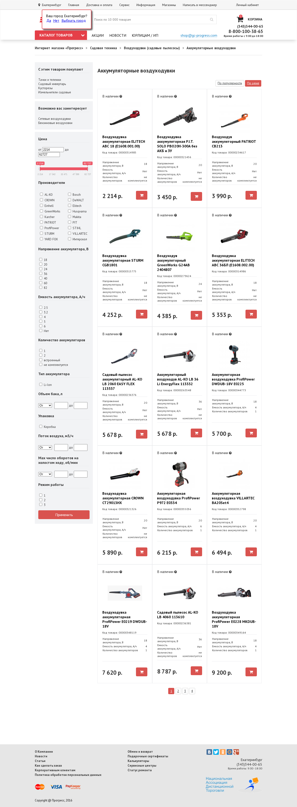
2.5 (45, 308)
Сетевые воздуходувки (54, 119)
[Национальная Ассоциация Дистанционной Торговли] (234, 791)
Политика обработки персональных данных (68, 775)
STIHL (76, 228)
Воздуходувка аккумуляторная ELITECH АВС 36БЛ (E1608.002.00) (233, 260)
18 (45, 260)
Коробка (49, 427)
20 (45, 264)
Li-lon (47, 385)
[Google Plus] (236, 752)
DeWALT (78, 200)
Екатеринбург (50, 5)
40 (45, 278)
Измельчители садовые (54, 92)
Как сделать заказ (48, 765)
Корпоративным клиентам (55, 770)
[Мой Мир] (229, 752)
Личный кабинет (247, 5)
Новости (117, 35)
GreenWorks (52, 211)
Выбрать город (73, 20)
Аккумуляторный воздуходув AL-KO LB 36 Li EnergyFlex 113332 (177, 379)
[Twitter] (216, 752)
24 (45, 269)
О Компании (44, 751)
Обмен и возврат (140, 751)
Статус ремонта (140, 770)
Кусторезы (45, 88)
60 (45, 283)
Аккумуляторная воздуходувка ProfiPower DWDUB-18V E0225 (233, 379)
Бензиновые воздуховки (55, 123)
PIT (74, 222)
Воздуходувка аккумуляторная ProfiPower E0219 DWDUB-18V (124, 619)
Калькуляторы (138, 761)
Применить (64, 514)
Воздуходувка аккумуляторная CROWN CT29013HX (123, 498)
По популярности (230, 83)
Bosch (76, 194)
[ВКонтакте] (209, 752)
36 (45, 274)
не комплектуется (55, 365)
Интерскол (79, 239)
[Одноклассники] (223, 752)
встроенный (51, 360)
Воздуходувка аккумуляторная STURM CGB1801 (122, 260)
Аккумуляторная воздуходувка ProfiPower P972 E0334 (178, 498)
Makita (76, 217)
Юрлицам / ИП (145, 35)
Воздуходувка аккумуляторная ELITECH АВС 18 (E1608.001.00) (123, 141)
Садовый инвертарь (52, 84)
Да (48, 20)
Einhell (49, 206)
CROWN (49, 200)
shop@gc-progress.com (199, 35)
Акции (98, 35)
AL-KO (48, 194)
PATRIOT (50, 222)
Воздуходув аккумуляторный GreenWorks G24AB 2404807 (173, 262)
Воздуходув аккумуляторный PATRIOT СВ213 (234, 141)
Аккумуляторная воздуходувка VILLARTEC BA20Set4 (233, 498)
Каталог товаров (56, 35)
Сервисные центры (142, 765)
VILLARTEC (79, 233)
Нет (56, 20)
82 (45, 288)
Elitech (76, 206)
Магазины (169, 5)
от (39, 149)
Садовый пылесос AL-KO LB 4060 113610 (177, 614)
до (67, 149)
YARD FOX (51, 239)
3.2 (45, 312)
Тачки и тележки (49, 80)
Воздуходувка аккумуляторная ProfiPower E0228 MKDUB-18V (234, 619)
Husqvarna (79, 211)
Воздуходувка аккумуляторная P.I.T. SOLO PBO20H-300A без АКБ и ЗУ (177, 143)
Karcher (49, 217)
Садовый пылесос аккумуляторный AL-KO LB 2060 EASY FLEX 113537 (122, 381)
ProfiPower (51, 228)
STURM (49, 233)
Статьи (40, 761)
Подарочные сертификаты (148, 756)
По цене (253, 83)
